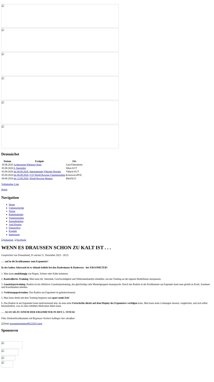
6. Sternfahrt (20, 168)
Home (4, 189)
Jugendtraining (16, 221)
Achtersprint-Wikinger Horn (28, 164)
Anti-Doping (15, 224)
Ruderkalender (16, 214)
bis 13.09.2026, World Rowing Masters (33, 178)
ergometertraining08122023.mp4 (26, 323)
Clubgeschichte (16, 208)
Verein (12, 211)
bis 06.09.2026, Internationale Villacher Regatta (37, 171)
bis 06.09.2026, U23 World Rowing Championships (39, 175)
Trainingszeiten (16, 218)
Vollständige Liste (10, 184)
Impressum (14, 234)
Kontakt (13, 231)
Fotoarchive (15, 228)
